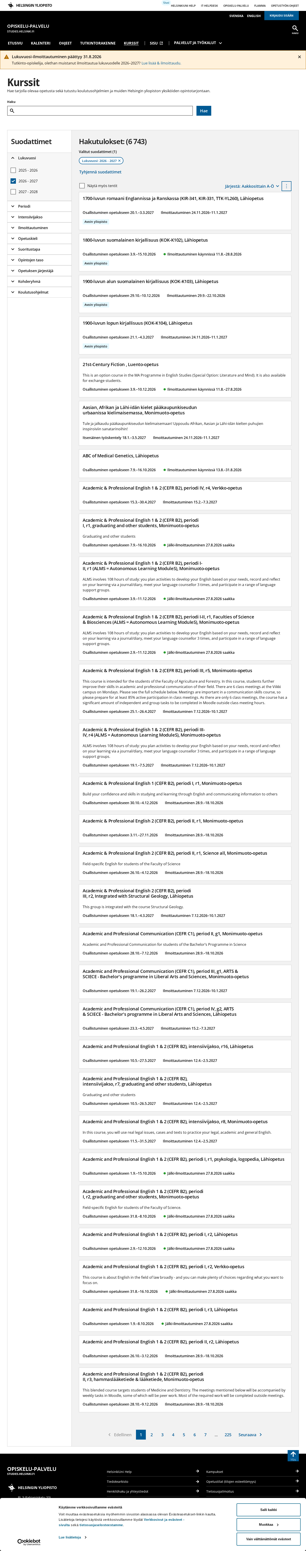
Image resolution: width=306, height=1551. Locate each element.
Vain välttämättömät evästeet (268, 1539)
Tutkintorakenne (98, 43)
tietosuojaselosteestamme (101, 1525)
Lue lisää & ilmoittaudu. (161, 63)
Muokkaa (266, 1524)
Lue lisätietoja (70, 1537)
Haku (11, 102)
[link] (141, 1435)
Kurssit (131, 43)
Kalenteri (40, 43)
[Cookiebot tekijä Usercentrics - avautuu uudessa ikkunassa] (29, 1542)
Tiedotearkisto (117, 1481)
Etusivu (15, 43)
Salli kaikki (268, 1510)
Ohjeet (65, 43)
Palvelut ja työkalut (195, 42)
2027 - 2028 (28, 191)
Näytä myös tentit (102, 185)
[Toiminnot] (286, 186)
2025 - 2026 (28, 170)
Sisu (156, 43)
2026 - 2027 (28, 181)
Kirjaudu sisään (281, 15)
